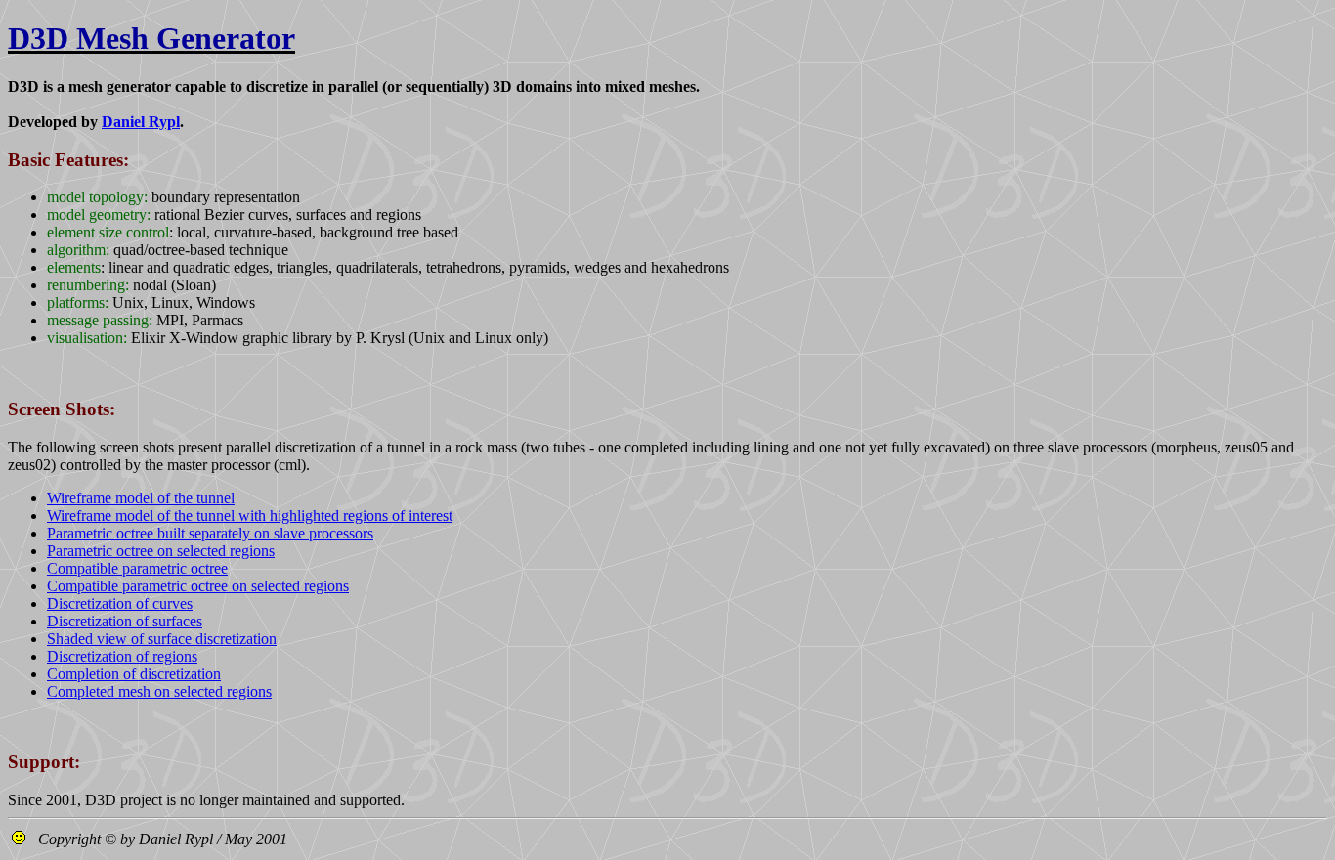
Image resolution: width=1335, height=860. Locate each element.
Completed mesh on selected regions (159, 691)
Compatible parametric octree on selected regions (198, 586)
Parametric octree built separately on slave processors (210, 533)
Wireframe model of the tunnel (141, 498)
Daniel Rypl (141, 121)
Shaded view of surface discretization (162, 638)
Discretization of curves (120, 603)
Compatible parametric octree (137, 568)
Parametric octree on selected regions (161, 550)
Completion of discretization (134, 674)
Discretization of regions (122, 656)
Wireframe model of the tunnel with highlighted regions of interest (249, 515)
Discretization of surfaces (124, 621)
